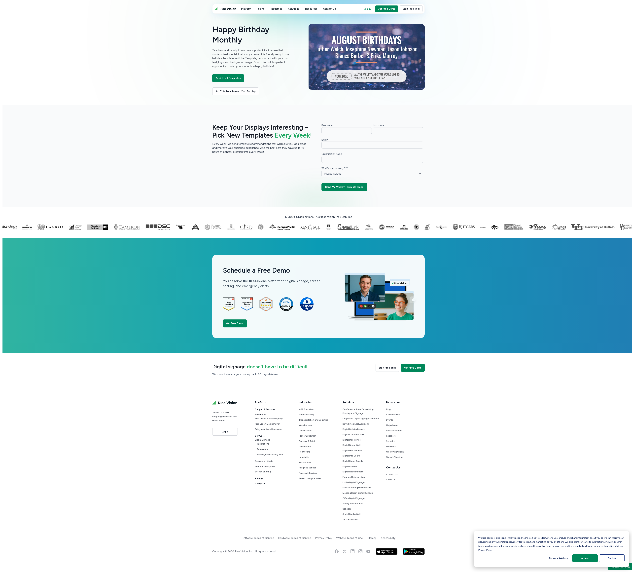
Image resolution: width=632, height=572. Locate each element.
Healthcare (304, 451)
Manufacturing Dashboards (357, 487)
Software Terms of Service (258, 538)
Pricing (259, 478)
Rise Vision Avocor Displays (269, 418)
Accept (585, 558)
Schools (347, 508)
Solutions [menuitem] (293, 8)
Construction (305, 430)
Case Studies (393, 414)
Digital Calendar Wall (353, 434)
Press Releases (394, 430)
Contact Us (392, 474)
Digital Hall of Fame (352, 450)
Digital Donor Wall (351, 445)
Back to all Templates (228, 78)
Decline (612, 558)
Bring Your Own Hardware (268, 429)
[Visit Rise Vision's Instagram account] (360, 551)
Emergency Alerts (264, 461)
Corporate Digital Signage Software (361, 418)
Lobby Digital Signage (354, 482)
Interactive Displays (265, 466)
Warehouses (305, 425)
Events (389, 420)
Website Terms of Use (349, 538)
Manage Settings (558, 558)
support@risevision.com (224, 416)
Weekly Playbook (395, 451)
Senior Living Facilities (310, 478)
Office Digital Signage (354, 498)
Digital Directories (352, 439)
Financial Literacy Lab (354, 477)
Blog (388, 409)
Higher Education (307, 435)
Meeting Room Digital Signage (358, 493)
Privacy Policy (485, 549)
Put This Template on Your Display (235, 91)
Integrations (263, 443)
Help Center (218, 420)
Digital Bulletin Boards (354, 429)
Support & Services (265, 409)
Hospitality (304, 457)
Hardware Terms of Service (294, 538)
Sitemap (372, 538)
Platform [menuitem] (246, 8)
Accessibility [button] (388, 538)
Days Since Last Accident (356, 423)
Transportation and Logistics (313, 420)
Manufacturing (306, 414)
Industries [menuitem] (276, 8)
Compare (260, 483)
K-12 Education (306, 409)
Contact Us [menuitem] (329, 8)
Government (305, 446)
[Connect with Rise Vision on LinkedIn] (352, 551)
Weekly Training (394, 457)
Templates (262, 449)
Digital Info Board (351, 455)
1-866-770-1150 (220, 412)
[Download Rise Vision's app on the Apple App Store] (387, 551)
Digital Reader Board (353, 471)
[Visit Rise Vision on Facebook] (337, 551)
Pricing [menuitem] (261, 8)
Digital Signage (262, 439)
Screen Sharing (263, 471)
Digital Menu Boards (353, 461)
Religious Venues (307, 467)
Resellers (391, 435)
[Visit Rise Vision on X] (345, 551)
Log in (367, 8)
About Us (390, 479)
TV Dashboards (351, 519)
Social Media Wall (351, 514)
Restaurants (305, 462)
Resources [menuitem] (311, 8)
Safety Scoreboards (353, 503)
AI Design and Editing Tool (270, 454)
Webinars (391, 446)
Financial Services (308, 473)
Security (390, 441)
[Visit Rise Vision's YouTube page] (368, 551)
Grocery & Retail (307, 441)
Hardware (260, 414)
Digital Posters (350, 466)
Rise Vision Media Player (267, 423)
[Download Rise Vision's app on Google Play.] (414, 551)
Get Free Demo (386, 8)
